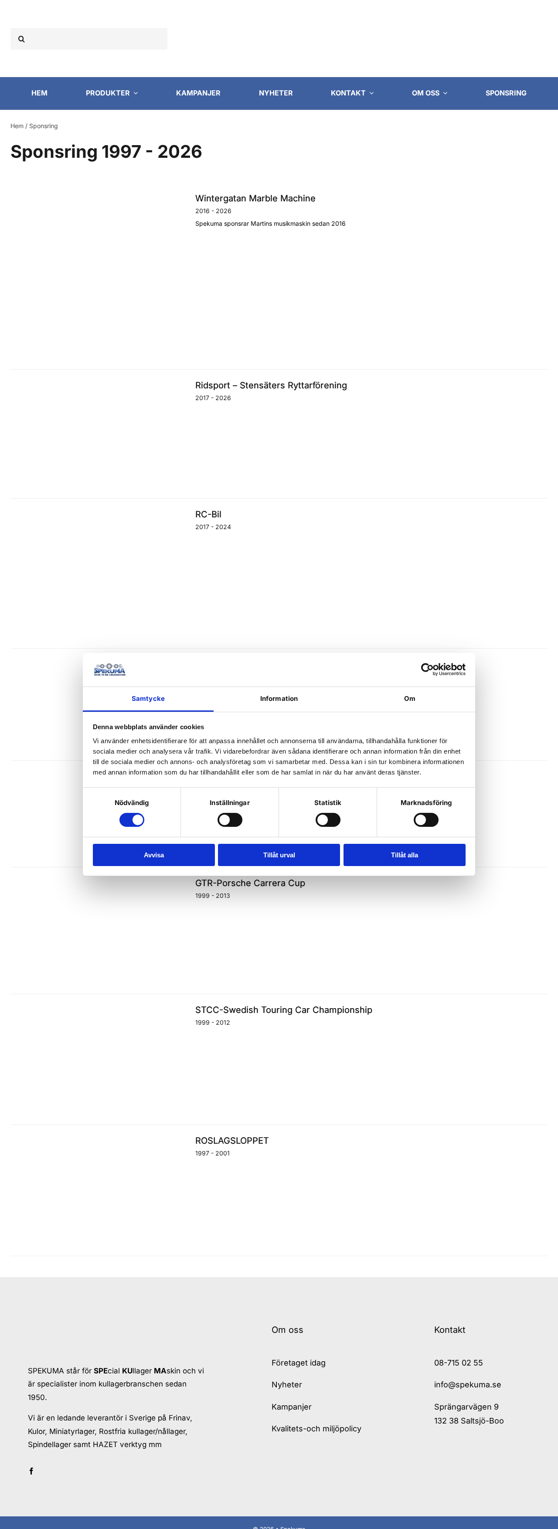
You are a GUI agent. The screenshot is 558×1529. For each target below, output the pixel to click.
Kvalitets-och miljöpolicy (316, 1428)
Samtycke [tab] (148, 698)
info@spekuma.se (467, 1384)
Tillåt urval (279, 855)
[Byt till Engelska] (469, 39)
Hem (17, 125)
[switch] (230, 820)
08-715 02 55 (458, 1362)
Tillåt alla (404, 855)
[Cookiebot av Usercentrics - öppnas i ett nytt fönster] (427, 669)
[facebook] (31, 1471)
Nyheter (287, 1384)
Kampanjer (292, 1406)
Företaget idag (299, 1362)
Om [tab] (409, 698)
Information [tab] (279, 698)
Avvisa (154, 855)
